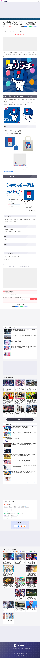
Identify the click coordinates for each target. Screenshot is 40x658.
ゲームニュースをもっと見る (31, 482)
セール (5, 517)
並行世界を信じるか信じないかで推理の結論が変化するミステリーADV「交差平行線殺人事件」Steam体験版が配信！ (31, 586)
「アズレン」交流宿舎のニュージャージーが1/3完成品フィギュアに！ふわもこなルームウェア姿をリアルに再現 (20, 562)
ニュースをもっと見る (32, 357)
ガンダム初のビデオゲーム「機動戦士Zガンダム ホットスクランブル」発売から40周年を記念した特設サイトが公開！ (8, 401)
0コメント (10, 26)
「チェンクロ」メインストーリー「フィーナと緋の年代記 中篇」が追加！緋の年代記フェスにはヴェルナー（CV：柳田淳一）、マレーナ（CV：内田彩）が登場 (20, 389)
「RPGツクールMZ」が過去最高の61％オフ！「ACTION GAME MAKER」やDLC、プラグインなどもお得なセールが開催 (20, 401)
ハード (19, 506)
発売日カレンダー (7, 515)
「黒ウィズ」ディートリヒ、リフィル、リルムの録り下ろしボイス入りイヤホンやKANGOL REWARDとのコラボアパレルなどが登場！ (8, 574)
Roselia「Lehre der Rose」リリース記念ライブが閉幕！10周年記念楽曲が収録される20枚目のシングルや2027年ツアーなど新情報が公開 (8, 389)
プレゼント (9, 517)
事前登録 (9, 504)
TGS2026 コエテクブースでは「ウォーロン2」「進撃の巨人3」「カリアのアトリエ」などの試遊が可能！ (8, 621)
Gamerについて (11, 648)
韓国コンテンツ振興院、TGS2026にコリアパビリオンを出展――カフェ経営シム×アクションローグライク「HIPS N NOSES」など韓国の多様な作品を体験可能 (8, 414)
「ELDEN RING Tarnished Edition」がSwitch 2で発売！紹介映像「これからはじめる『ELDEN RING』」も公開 (20, 609)
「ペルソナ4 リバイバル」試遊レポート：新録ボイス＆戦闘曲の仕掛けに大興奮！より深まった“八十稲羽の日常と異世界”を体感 (31, 401)
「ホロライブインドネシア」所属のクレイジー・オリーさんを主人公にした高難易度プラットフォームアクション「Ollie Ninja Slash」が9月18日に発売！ (31, 610)
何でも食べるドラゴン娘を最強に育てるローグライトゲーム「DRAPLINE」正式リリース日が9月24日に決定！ (20, 598)
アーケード (10, 506)
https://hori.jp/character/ (9, 260)
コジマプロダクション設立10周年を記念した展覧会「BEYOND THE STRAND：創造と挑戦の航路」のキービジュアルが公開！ (20, 413)
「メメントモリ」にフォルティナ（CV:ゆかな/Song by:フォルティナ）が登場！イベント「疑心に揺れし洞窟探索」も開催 (31, 574)
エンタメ (18, 551)
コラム (19, 513)
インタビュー (15, 513)
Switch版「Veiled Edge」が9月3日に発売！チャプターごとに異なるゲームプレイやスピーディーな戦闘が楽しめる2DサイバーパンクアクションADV (8, 562)
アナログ (15, 506)
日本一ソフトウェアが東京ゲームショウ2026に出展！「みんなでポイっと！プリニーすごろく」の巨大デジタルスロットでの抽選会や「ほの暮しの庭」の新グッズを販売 (31, 563)
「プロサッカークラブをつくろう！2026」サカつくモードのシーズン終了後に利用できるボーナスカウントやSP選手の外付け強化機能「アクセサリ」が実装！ (31, 598)
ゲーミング (27, 506)
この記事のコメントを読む (21, 34)
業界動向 (6, 511)
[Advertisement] (20, 10)
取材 (5, 513)
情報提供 (22, 648)
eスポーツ (10, 511)
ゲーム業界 (22, 551)
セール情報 (10, 551)
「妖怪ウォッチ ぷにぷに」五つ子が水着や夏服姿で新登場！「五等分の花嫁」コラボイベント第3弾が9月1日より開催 (20, 586)
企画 (22, 513)
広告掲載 (26, 648)
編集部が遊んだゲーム (14, 515)
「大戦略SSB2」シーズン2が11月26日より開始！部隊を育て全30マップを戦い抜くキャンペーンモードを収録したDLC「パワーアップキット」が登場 (31, 389)
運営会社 (29, 648)
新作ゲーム (5, 551)
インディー (6, 506)
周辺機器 (23, 506)
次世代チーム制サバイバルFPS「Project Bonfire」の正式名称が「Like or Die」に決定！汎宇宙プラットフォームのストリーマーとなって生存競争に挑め (32, 414)
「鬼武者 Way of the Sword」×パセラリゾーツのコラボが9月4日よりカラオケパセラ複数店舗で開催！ (8, 586)
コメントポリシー (27, 292)
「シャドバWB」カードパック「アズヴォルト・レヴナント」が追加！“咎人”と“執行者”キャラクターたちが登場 (8, 609)
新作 (5, 504)
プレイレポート (10, 513)
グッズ (14, 551)
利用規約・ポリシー (18, 648)
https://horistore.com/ (8, 171)
